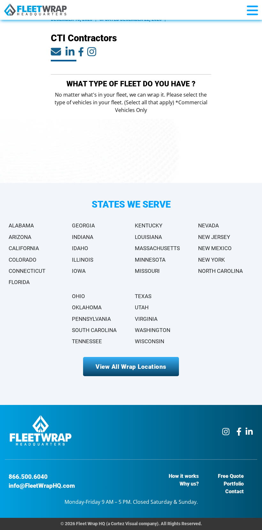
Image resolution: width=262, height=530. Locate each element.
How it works (184, 476)
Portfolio (234, 484)
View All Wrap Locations (131, 366)
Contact (234, 491)
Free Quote (231, 476)
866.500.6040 (28, 476)
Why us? (189, 484)
